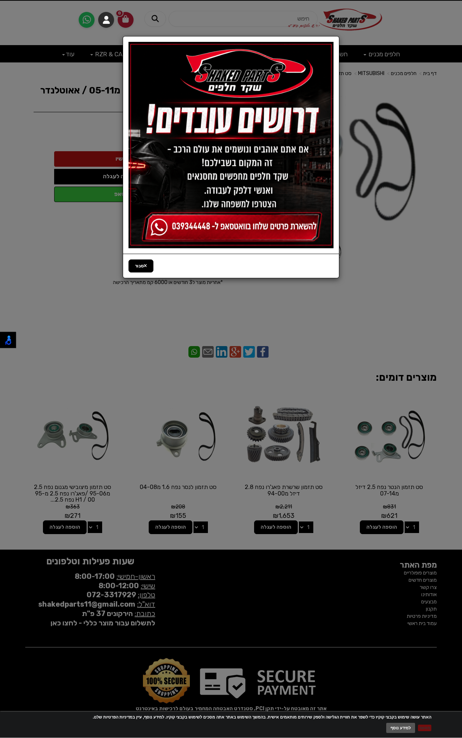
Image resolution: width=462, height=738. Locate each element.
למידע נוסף (401, 728)
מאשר (424, 728)
